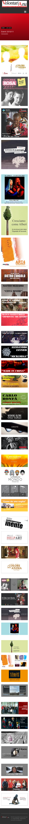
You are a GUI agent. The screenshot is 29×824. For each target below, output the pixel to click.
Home (3, 28)
